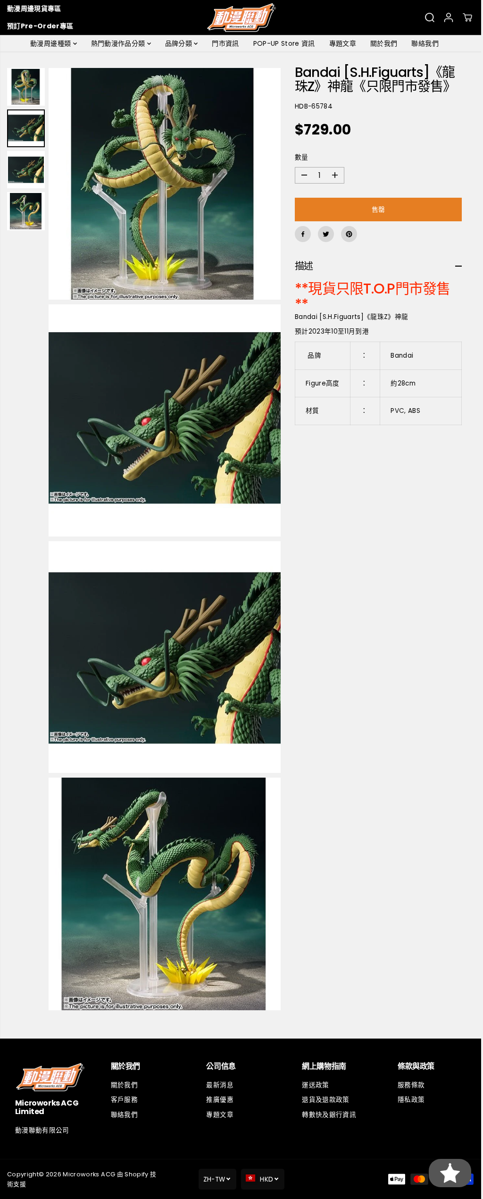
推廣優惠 (217, 1099)
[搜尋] (429, 17)
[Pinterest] (346, 234)
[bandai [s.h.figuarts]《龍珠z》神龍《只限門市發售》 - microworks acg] (163, 182)
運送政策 (312, 1084)
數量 (299, 157)
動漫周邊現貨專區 (34, 8)
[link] (49, 1077)
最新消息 (217, 1084)
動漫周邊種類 (49, 43)
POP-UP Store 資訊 (282, 43)
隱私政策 (407, 1099)
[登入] (448, 17)
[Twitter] (323, 234)
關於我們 (381, 43)
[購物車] (467, 17)
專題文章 (340, 43)
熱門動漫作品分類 (117, 43)
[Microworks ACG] (241, 17)
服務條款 (407, 1084)
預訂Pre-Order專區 (40, 26)
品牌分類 (177, 43)
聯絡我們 (422, 43)
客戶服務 (123, 1099)
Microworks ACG (89, 1173)
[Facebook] (300, 234)
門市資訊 (222, 43)
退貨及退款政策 (322, 1099)
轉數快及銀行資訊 (326, 1114)
